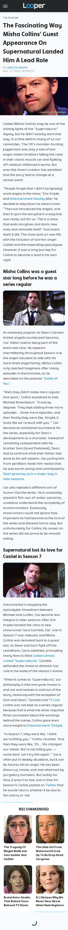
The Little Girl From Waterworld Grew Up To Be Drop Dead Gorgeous (49, 853)
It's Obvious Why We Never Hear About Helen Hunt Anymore (50, 901)
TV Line (54, 700)
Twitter (50, 785)
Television (10, 18)
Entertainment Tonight (44, 725)
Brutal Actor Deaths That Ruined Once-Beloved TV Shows (17, 901)
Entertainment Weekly (27, 198)
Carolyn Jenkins (17, 67)
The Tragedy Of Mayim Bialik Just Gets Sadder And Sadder (15, 853)
